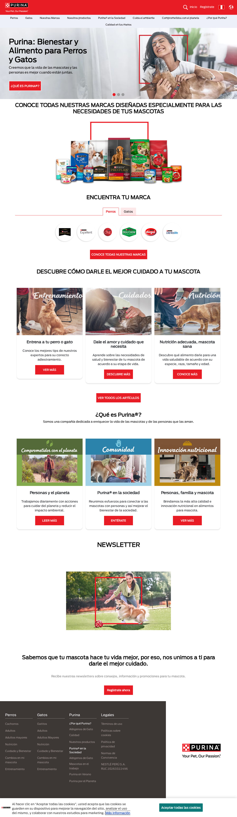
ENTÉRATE (118, 520)
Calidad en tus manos (118, 24)
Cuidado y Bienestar (18, 751)
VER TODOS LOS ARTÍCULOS (118, 397)
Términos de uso (111, 723)
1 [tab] (114, 94)
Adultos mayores (16, 737)
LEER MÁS (49, 520)
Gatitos (42, 723)
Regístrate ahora (118, 690)
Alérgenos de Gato (81, 729)
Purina (74, 715)
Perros (14, 17)
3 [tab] (122, 94)
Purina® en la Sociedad (111, 17)
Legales (107, 715)
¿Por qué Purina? (216, 17)
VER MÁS (49, 369)
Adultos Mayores (48, 737)
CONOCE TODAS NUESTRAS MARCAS (118, 254)
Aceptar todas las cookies (181, 807)
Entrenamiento (15, 769)
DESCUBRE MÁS (24, 76)
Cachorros (12, 723)
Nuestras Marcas (50, 17)
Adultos (10, 730)
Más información (118, 813)
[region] (118, 807)
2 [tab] (118, 94)
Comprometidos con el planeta (180, 17)
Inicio (193, 6)
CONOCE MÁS (187, 374)
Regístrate (207, 6)
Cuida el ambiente (144, 17)
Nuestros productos (79, 17)
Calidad (74, 735)
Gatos (28, 17)
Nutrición (11, 744)
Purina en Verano (80, 774)
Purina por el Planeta (82, 781)
